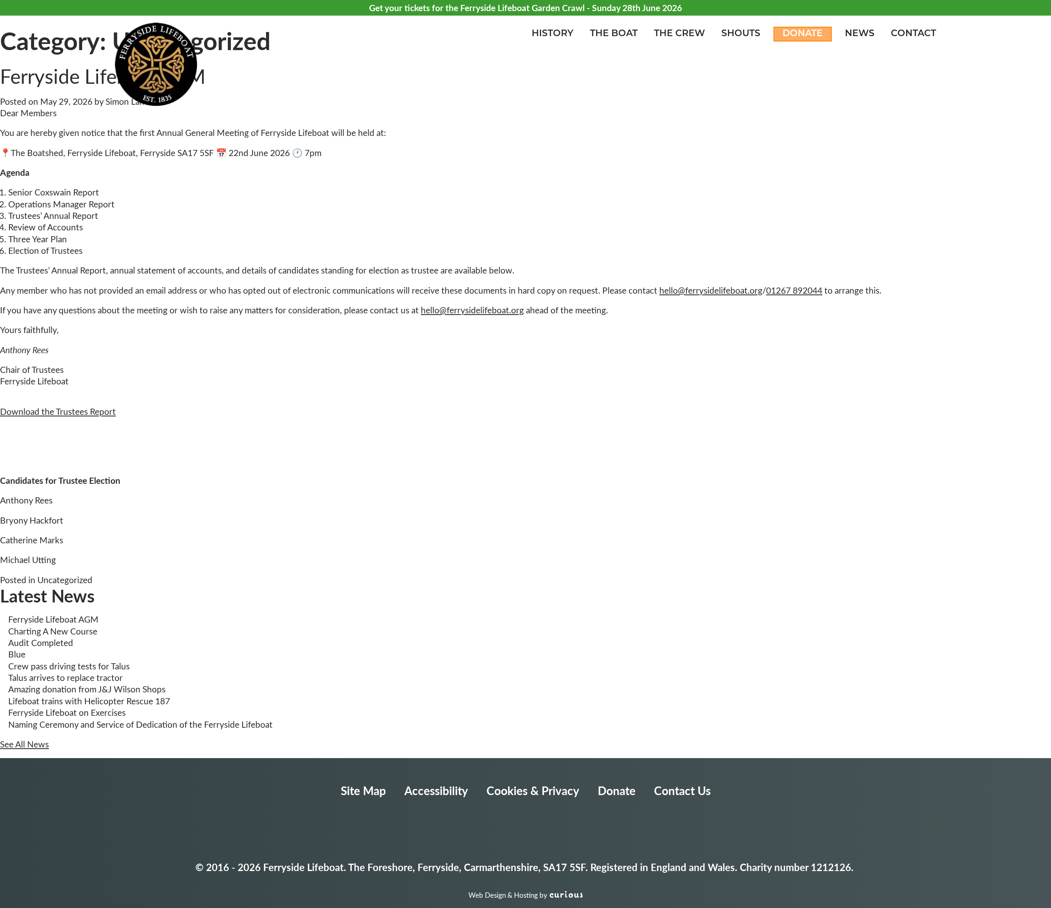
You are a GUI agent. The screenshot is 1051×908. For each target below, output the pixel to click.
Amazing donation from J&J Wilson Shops (86, 689)
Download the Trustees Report (58, 411)
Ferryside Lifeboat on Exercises (67, 712)
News (859, 34)
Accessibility (436, 790)
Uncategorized (64, 580)
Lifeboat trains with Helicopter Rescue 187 (89, 701)
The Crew (679, 34)
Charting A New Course (52, 631)
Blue (16, 654)
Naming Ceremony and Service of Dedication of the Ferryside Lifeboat (140, 724)
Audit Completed (40, 642)
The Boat (614, 34)
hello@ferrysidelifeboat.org (710, 290)
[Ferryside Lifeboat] (156, 66)
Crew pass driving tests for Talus (69, 666)
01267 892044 (794, 290)
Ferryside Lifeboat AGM (53, 619)
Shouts (740, 34)
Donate (803, 34)
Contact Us (682, 790)
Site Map (363, 790)
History (553, 34)
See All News (24, 744)
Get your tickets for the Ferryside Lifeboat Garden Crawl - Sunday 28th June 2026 (525, 8)
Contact (913, 34)
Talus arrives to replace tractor (65, 677)
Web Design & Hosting (503, 895)
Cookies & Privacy (532, 790)
